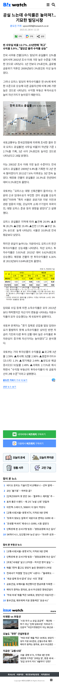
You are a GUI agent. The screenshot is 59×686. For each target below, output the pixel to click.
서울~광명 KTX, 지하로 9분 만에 (35, 654)
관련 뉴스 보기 (9, 386)
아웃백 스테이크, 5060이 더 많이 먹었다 (26, 507)
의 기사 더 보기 (15, 380)
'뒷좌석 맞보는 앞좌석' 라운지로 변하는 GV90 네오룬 (32, 518)
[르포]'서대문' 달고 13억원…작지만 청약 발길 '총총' (32, 562)
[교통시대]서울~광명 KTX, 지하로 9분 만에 (27, 512)
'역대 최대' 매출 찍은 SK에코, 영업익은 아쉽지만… (31, 595)
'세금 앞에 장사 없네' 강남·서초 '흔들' (25, 578)
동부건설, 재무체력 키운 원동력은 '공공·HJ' (28, 600)
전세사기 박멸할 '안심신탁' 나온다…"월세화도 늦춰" (32, 573)
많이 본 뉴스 (10, 478)
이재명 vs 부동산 (12, 616)
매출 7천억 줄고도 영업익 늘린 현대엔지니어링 (29, 567)
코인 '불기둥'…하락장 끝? (19, 490)
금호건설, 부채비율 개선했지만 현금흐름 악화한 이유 (32, 584)
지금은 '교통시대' (12, 651)
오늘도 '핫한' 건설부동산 (16, 633)
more (53, 611)
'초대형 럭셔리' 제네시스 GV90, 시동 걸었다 (28, 523)
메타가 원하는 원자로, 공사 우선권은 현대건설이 (30, 589)
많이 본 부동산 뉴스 (12, 544)
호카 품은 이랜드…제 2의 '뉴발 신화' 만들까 (28, 501)
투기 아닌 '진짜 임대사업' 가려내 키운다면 (39, 623)
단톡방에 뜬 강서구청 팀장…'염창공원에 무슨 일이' (31, 529)
